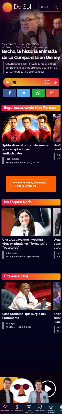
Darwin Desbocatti (29, 411)
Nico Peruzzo (9, 43)
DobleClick (5, 410)
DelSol (22, 6)
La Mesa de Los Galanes (51, 411)
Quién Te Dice (39, 410)
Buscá (44, 7)
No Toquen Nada (17, 410)
